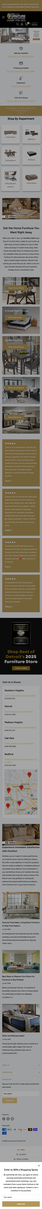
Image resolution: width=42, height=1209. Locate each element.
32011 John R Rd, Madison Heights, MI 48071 (20, 727)
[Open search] (17, 24)
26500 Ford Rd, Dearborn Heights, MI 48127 (20, 696)
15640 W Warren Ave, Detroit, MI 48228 (19, 712)
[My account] (22, 24)
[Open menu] (3, 17)
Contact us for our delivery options (21, 56)
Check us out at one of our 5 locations (21, 101)
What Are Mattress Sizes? (13, 1036)
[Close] (39, 1165)
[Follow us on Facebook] (3, 1118)
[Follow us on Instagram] (8, 1118)
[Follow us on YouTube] (12, 1118)
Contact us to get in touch (21, 86)
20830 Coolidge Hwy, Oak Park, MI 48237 (19, 743)
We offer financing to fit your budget (21, 71)
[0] (26, 24)
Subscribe (21, 1204)
